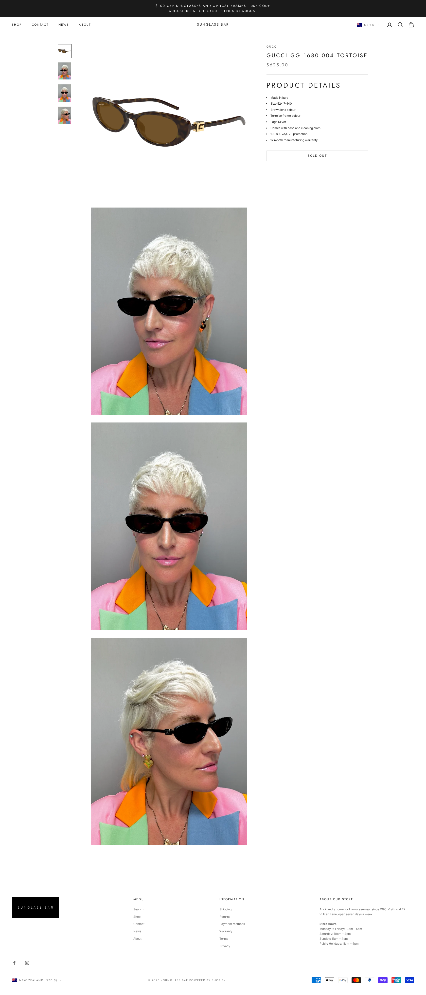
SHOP (17, 24)
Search (138, 909)
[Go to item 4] (64, 115)
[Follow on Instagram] (27, 962)
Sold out (317, 155)
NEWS (63, 24)
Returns (224, 916)
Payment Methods (232, 924)
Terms (223, 938)
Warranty (225, 931)
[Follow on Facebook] (14, 962)
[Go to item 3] (64, 93)
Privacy (224, 946)
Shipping (225, 909)
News (137, 931)
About (137, 938)
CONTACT (40, 24)
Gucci (272, 46)
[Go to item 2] (64, 71)
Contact (138, 924)
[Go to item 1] (64, 51)
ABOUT (85, 24)
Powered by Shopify (207, 980)
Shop (137, 916)
